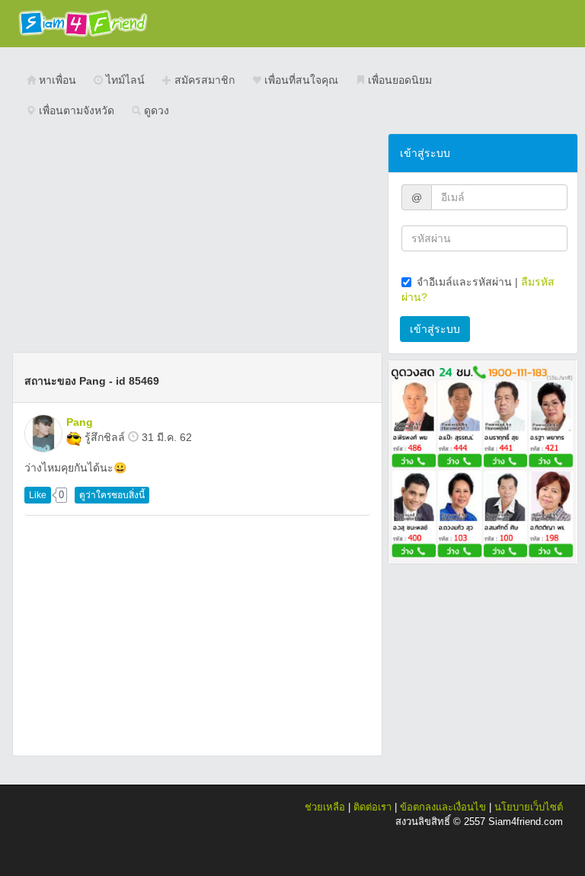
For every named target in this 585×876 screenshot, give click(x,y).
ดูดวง (155, 110)
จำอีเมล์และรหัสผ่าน (464, 282)
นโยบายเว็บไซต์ (528, 807)
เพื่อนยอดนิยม (398, 80)
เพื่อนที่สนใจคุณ (299, 80)
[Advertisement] (197, 240)
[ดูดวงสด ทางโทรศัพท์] (482, 461)
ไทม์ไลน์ (124, 80)
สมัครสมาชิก (203, 80)
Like (37, 495)
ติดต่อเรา (372, 807)
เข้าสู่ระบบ (435, 329)
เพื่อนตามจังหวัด (75, 110)
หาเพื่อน (56, 80)
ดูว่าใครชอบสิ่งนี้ (112, 495)
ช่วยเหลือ (325, 807)
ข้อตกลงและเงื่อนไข (443, 807)
